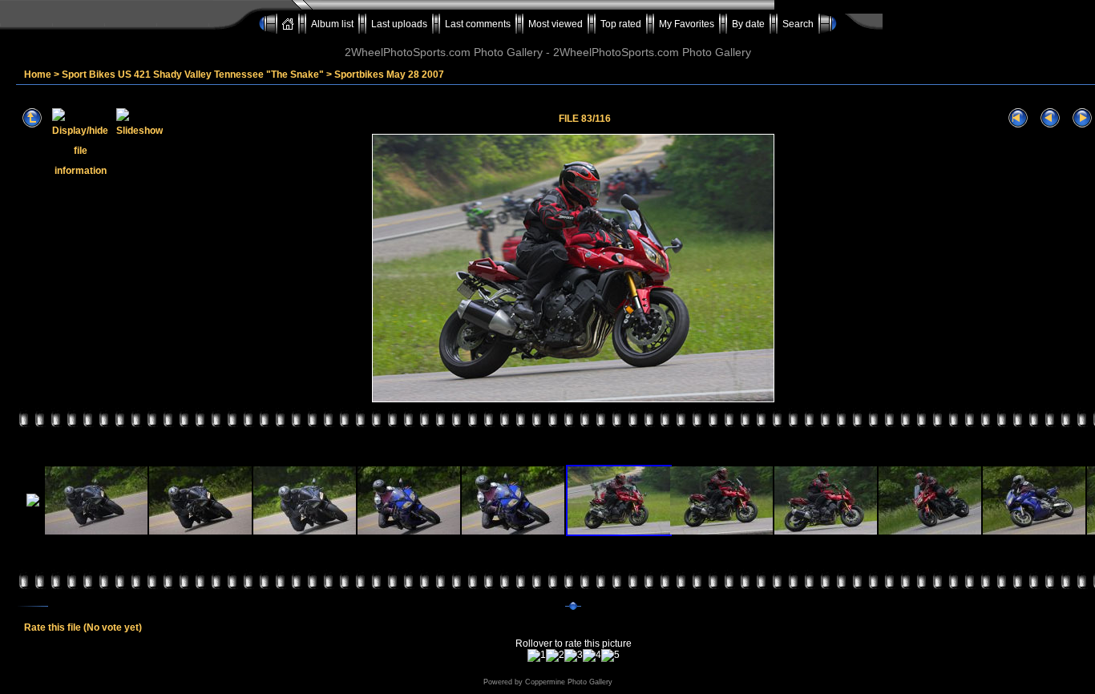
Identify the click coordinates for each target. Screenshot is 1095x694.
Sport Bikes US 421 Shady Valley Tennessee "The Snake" (193, 74)
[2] (555, 655)
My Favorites (686, 24)
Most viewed (555, 24)
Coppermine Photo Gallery (568, 682)
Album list (332, 24)
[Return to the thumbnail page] (32, 118)
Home (37, 74)
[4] (592, 655)
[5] (610, 655)
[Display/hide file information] (80, 118)
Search (798, 24)
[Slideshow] (139, 118)
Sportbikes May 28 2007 (389, 74)
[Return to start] (1018, 118)
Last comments (478, 24)
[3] (573, 655)
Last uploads (399, 24)
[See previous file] (1050, 118)
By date (748, 24)
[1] (536, 655)
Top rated (620, 24)
